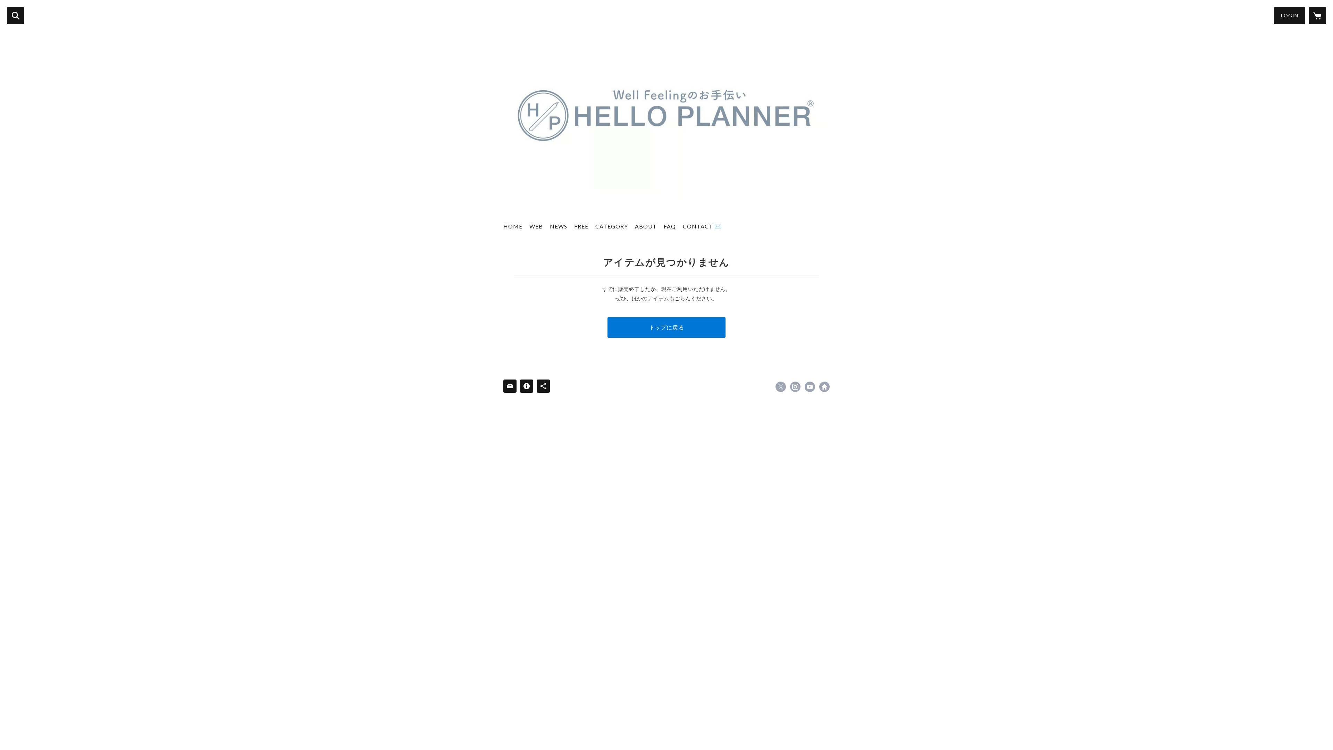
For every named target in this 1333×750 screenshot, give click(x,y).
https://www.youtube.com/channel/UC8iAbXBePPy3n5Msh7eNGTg (810, 387)
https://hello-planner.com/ (824, 387)
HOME (512, 226)
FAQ (670, 226)
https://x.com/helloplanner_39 (781, 387)
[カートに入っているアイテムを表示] (1317, 15)
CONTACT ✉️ (702, 226)
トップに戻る (666, 327)
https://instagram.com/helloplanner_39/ (795, 387)
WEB (536, 226)
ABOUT (646, 226)
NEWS (558, 226)
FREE (581, 226)
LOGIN (1289, 15)
